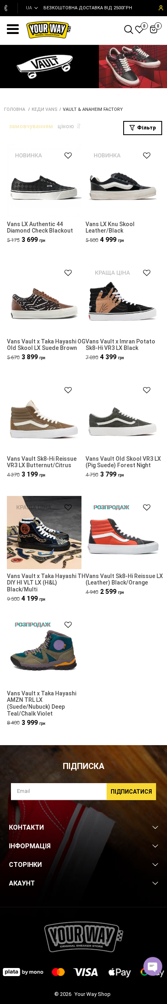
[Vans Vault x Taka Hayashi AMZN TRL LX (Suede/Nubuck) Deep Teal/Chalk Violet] (44, 651)
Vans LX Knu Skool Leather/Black (110, 227)
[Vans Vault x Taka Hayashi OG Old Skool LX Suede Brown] (44, 299)
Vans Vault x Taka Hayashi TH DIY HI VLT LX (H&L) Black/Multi (46, 583)
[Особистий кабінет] (160, 8)
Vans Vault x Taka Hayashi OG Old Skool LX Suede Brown (46, 345)
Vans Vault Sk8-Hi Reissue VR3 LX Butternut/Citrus (42, 462)
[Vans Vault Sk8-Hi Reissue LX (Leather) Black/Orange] (123, 533)
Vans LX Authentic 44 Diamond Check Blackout (40, 227)
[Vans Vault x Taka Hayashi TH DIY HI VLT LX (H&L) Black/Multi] (44, 533)
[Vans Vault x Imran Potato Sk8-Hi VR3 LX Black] (123, 299)
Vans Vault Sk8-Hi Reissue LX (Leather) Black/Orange (124, 579)
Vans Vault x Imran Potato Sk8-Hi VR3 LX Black (120, 345)
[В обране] (64, 155)
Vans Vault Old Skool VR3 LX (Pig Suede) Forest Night (123, 462)
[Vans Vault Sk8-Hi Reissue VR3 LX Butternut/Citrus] (44, 416)
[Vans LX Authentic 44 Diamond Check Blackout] (44, 181)
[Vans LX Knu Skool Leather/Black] (123, 181)
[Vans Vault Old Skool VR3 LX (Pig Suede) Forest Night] (123, 416)
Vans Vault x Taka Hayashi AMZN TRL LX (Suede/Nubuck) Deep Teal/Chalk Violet (41, 703)
